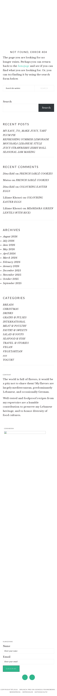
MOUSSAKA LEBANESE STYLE (22, 143)
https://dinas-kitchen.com (28, 20)
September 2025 (12, 283)
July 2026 (9, 240)
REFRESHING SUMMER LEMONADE (26, 139)
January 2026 (11, 266)
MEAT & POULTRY (15, 326)
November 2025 (12, 274)
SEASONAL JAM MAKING (19, 152)
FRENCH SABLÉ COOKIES (36, 173)
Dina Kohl (9, 173)
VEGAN (7, 347)
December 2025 (12, 270)
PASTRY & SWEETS (15, 330)
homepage (23, 66)
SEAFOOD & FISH (14, 338)
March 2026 (10, 257)
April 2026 (9, 253)
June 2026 (9, 245)
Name (6, 646)
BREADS (8, 304)
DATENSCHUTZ (41, 692)
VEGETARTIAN (12, 351)
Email (7, 656)
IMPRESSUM (27, 692)
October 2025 (11, 279)
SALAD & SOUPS (13, 334)
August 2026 (10, 236)
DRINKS (8, 313)
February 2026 (11, 262)
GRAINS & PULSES (15, 317)
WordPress (15, 692)
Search (7, 101)
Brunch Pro (26, 689)
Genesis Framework (45, 689)
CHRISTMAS (11, 309)
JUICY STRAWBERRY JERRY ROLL (24, 147)
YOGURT (8, 359)
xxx (5, 355)
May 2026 (9, 249)
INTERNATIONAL (14, 321)
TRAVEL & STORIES (16, 343)
